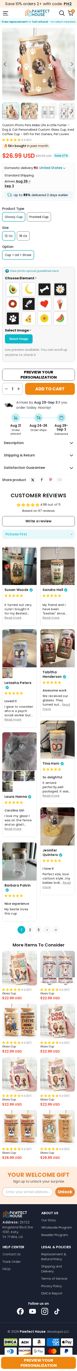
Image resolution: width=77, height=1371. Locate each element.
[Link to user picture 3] (18, 776)
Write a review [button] (38, 521)
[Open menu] (5, 13)
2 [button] (30, 930)
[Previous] (5, 64)
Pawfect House (33, 1331)
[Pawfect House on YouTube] (32, 1311)
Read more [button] (13, 618)
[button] (11, 140)
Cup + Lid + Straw (18, 255)
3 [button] (39, 930)
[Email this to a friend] (59, 480)
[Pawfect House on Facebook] (20, 1311)
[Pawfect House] (37, 13)
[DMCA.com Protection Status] (11, 1342)
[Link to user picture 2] (7, 673)
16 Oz (23, 236)
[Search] (62, 13)
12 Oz (9, 236)
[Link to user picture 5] (7, 787)
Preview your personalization (39, 1363)
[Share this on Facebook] (41, 480)
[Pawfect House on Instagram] (44, 1311)
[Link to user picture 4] (30, 776)
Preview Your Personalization (39, 374)
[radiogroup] (38, 304)
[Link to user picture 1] (19, 566)
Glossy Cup (14, 217)
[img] (13, 595)
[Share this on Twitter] (32, 480)
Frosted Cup (39, 217)
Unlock (65, 1192)
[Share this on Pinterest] (50, 480)
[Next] (71, 64)
